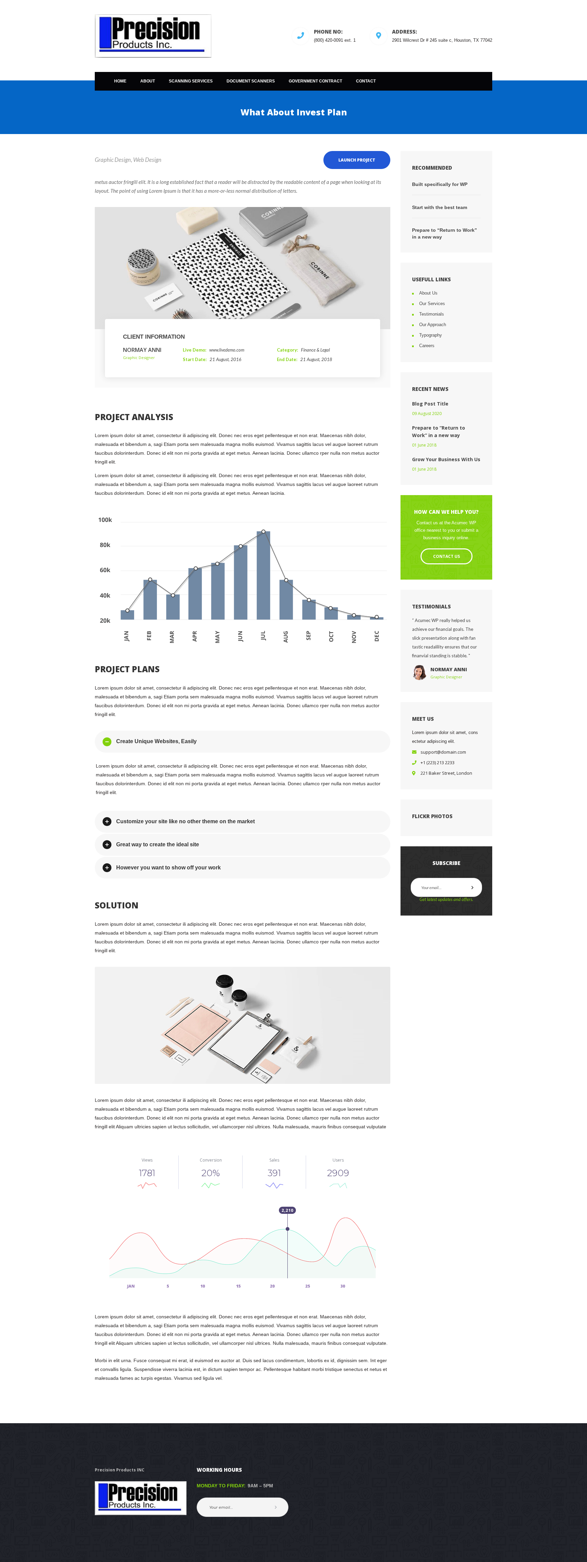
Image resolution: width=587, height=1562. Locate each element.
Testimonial (431, 314)
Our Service (432, 303)
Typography (430, 335)
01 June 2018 (424, 445)
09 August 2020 (427, 413)
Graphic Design (113, 159)
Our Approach (432, 324)
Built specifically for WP (439, 184)
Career (426, 345)
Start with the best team (439, 207)
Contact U (446, 556)
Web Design (147, 159)
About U (428, 293)
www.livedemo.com (226, 350)
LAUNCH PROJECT (356, 160)
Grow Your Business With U (446, 459)
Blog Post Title (430, 403)
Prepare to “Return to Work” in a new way (444, 233)
